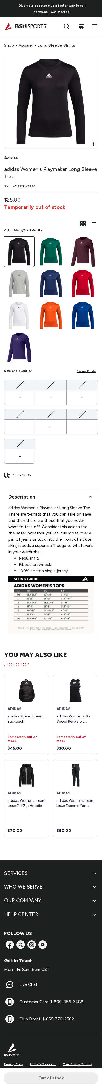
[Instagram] (31, 944)
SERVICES (16, 873)
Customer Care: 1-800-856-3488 (51, 1001)
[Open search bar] (66, 26)
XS (19, 384)
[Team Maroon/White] (83, 252)
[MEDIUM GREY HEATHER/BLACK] (19, 284)
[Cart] (81, 26)
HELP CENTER (21, 914)
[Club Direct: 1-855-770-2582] (9, 1019)
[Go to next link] (96, 8)
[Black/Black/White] (19, 252)
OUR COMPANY (22, 900)
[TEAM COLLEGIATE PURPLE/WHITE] (19, 347)
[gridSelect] (82, 223)
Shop (9, 45)
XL (50, 414)
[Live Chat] (9, 984)
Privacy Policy (13, 1064)
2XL (82, 414)
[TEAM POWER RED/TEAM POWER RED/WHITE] (83, 284)
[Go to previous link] (7, 8)
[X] (20, 944)
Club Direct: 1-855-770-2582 (46, 1018)
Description (21, 497)
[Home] (25, 26)
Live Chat (28, 984)
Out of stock (51, 1077)
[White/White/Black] (19, 316)
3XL (19, 443)
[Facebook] (9, 944)
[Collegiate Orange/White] (51, 316)
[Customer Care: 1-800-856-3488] (9, 1001)
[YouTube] (42, 944)
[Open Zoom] (93, 144)
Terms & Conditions (43, 1064)
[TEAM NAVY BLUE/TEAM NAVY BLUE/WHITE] (51, 284)
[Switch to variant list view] (93, 223)
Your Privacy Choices (77, 1064)
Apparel (26, 45)
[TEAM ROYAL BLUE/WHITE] (83, 316)
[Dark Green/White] (51, 252)
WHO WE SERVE (23, 887)
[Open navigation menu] (93, 26)
